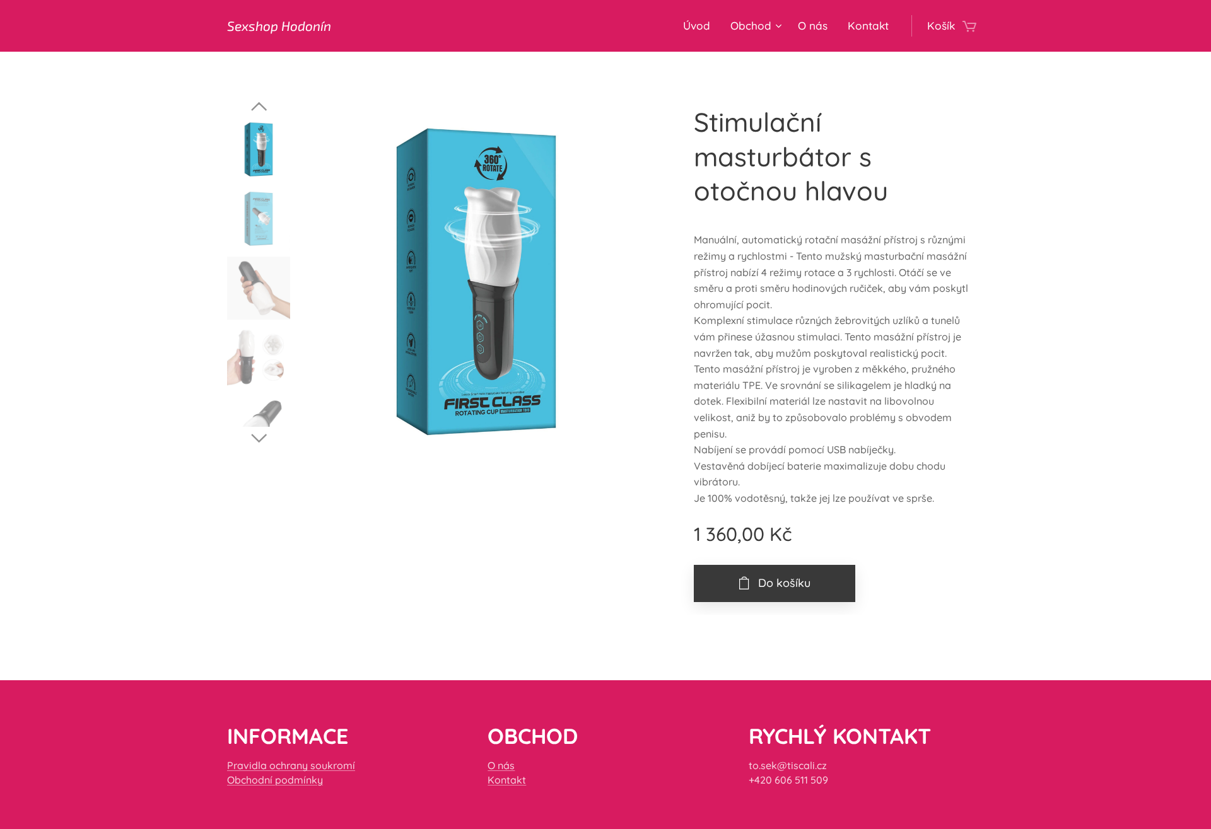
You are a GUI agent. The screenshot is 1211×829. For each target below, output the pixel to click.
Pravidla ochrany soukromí (291, 765)
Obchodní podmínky (275, 780)
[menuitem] (700, 26)
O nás (501, 765)
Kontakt (507, 780)
